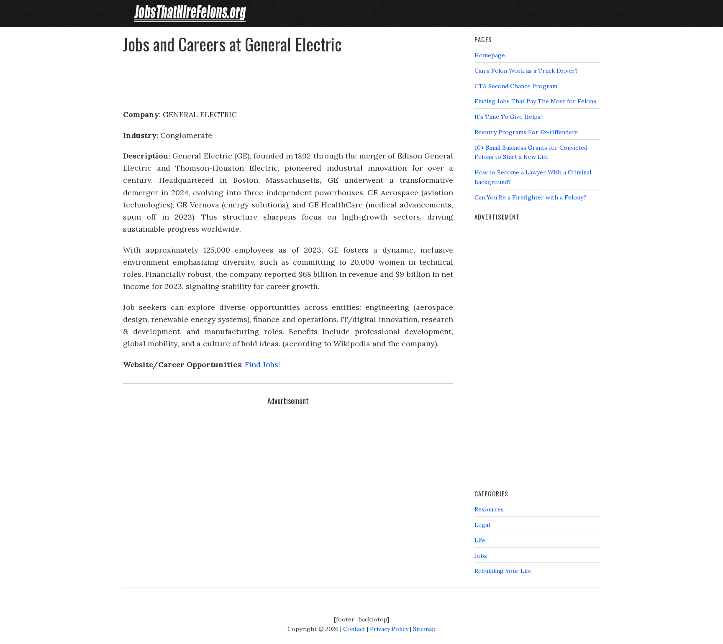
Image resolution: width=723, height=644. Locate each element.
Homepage (489, 55)
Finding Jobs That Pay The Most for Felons (535, 101)
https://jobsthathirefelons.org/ (190, 13)
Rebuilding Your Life (502, 571)
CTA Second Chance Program (515, 86)
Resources (489, 509)
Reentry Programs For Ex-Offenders (526, 132)
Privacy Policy (389, 629)
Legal (482, 525)
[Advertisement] (288, 78)
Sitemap (424, 629)
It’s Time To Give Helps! (508, 116)
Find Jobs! (262, 364)
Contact (354, 629)
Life (479, 540)
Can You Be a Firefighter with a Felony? (530, 197)
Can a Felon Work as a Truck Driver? (526, 70)
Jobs (480, 556)
